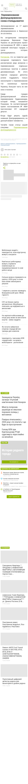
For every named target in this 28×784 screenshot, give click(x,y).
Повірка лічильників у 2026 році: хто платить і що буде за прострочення (14, 422)
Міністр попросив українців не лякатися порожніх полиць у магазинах (11, 411)
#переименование (5, 145)
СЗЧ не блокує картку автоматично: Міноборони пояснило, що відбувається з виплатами (13, 305)
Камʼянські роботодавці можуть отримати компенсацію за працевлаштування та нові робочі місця (12, 265)
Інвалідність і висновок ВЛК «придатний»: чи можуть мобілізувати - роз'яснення (13, 340)
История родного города (13, 452)
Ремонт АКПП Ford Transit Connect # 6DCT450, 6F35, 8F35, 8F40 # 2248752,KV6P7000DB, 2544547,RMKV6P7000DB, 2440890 (12, 652)
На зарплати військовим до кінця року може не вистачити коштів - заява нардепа (14, 317)
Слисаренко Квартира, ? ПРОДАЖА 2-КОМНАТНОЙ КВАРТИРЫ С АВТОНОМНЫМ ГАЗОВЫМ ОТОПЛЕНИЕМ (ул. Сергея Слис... (13, 569)
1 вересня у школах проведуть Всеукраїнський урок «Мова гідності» (14, 293)
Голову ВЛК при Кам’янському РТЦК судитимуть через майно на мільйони (13, 433)
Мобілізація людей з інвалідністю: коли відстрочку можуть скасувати (14, 252)
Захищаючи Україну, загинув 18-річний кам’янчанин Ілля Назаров (14, 399)
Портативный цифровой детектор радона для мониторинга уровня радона (13, 681)
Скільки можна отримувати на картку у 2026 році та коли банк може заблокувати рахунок (14, 280)
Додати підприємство (14, 496)
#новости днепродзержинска (8, 143)
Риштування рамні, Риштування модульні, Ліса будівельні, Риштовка (13, 624)
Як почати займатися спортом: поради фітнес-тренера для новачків (11, 329)
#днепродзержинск (21, 143)
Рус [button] (6, 8)
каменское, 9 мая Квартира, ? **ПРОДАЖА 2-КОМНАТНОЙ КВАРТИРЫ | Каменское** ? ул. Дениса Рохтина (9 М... (13, 598)
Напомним (5, 57)
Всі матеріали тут (14, 462)
